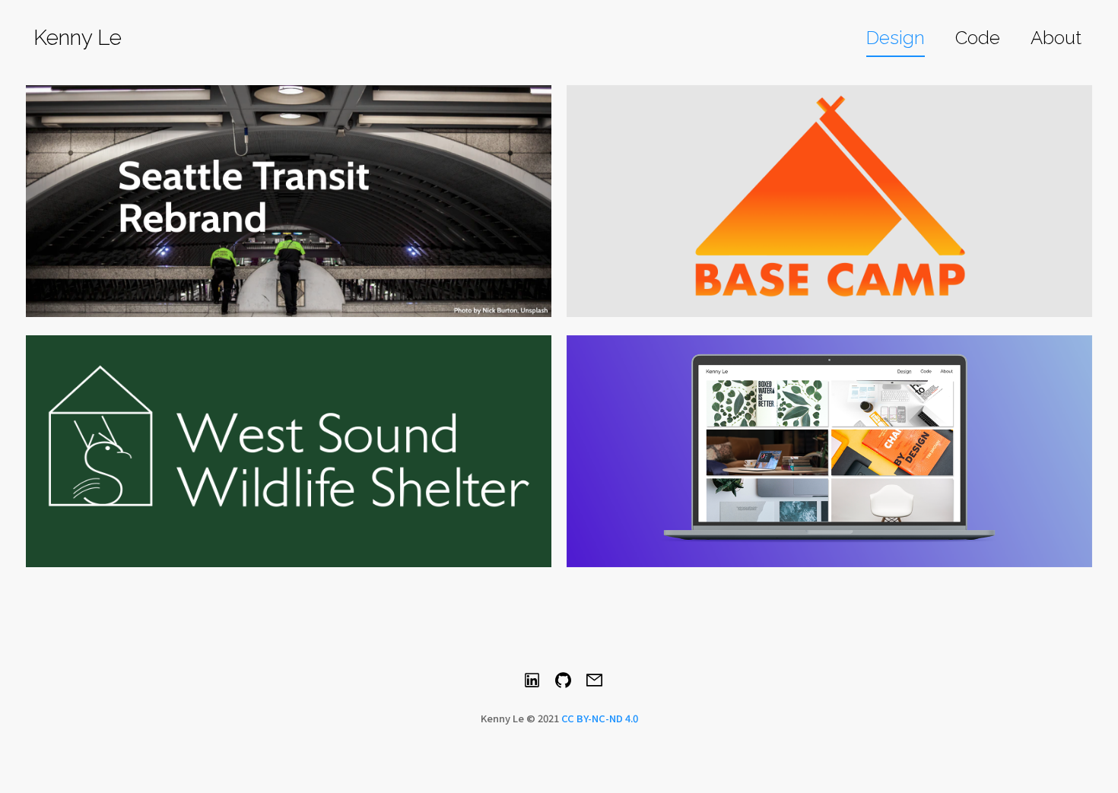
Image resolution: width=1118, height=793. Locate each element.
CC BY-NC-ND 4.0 (599, 718)
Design (895, 38)
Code (977, 38)
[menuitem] (895, 39)
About (1056, 38)
